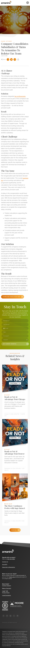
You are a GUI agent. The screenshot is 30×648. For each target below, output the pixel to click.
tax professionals (20, 96)
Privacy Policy (6, 592)
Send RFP (4, 564)
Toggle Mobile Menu (27, 2)
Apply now (12, 577)
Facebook (15, 59)
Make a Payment (6, 588)
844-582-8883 (11, 559)
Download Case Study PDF (11, 296)
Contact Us (5, 561)
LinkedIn (11, 59)
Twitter (8, 59)
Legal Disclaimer (6, 595)
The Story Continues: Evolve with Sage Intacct (14, 507)
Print (18, 59)
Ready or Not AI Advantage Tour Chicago (14, 398)
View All (14, 530)
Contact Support (6, 585)
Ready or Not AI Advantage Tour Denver (14, 452)
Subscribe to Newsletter (8, 567)
